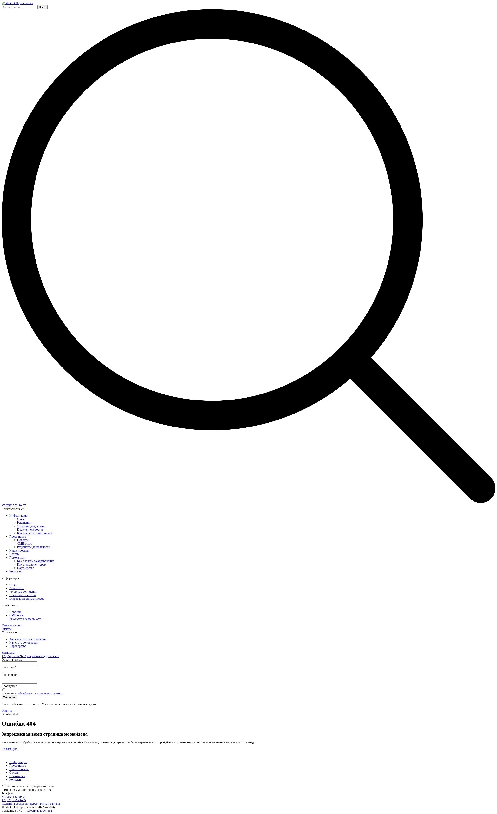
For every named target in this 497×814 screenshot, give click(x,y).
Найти (42, 7)
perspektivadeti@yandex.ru (42, 656)
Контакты (15, 571)
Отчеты (14, 554)
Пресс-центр (17, 536)
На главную (9, 749)
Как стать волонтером (31, 564)
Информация (18, 515)
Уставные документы (31, 526)
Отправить (9, 697)
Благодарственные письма (34, 533)
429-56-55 (14, 800)
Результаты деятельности (33, 547)
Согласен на (32, 693)
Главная (7, 710)
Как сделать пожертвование (35, 561)
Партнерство (25, 568)
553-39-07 (14, 505)
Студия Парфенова (39, 810)
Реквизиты (24, 522)
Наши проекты (19, 550)
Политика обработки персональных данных (31, 803)
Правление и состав (30, 529)
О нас (21, 519)
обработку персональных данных (40, 693)
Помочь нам (17, 557)
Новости (23, 540)
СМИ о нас (24, 543)
